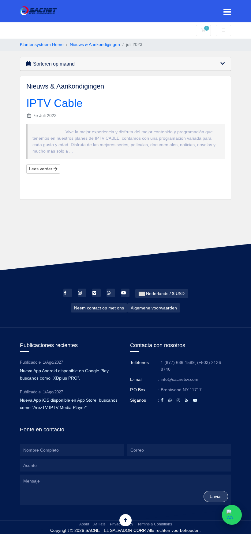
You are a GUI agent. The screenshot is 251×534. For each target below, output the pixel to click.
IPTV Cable (54, 103)
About (84, 524)
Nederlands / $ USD (165, 293)
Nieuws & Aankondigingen (95, 44)
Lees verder (41, 168)
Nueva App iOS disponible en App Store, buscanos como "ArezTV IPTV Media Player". (69, 404)
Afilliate (99, 524)
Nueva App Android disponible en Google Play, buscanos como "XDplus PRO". (65, 374)
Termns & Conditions (154, 524)
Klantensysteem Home (42, 44)
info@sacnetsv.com (179, 379)
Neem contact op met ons (99, 307)
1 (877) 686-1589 (178, 362)
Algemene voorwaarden (154, 307)
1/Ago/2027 (53, 362)
